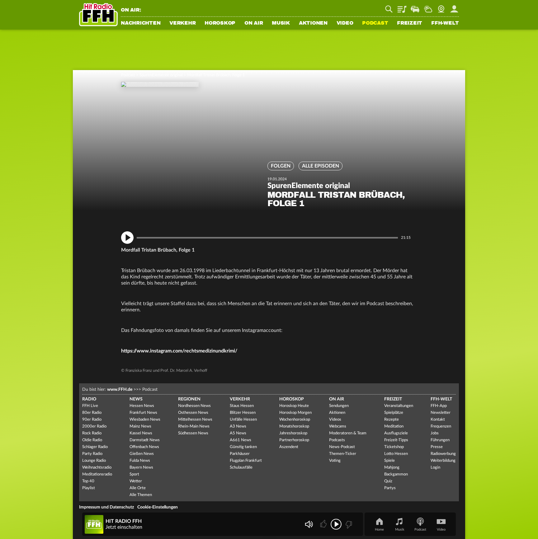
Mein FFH (454, 6)
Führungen (440, 440)
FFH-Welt (445, 23)
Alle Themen (141, 495)
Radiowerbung (443, 454)
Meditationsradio (97, 474)
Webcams (337, 426)
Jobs (435, 433)
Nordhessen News (194, 406)
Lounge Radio (94, 461)
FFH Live (90, 406)
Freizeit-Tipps (396, 440)
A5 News (238, 433)
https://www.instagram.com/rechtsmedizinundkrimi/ (179, 350)
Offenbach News (144, 447)
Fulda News (140, 461)
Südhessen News (193, 433)
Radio (89, 399)
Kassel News (141, 433)
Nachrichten (140, 23)
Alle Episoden (320, 165)
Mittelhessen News (195, 420)
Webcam (441, 6)
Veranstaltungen (398, 406)
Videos (335, 420)
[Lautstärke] (308, 524)
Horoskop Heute (294, 406)
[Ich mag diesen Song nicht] (348, 524)
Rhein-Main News (194, 426)
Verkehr (182, 23)
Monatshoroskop (294, 426)
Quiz (388, 481)
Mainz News (140, 426)
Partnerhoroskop (294, 440)
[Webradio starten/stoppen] (336, 524)
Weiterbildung (443, 461)
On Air (253, 23)
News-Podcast (342, 447)
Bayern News (141, 468)
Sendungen (339, 406)
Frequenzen (441, 426)
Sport (134, 474)
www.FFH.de (119, 389)
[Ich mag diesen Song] (324, 524)
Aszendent (288, 447)
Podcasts (337, 440)
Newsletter (441, 413)
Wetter (428, 6)
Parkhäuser (240, 454)
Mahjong (391, 468)
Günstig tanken (243, 447)
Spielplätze (393, 413)
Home (379, 529)
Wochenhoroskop (294, 420)
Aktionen (313, 23)
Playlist (402, 6)
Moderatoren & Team (347, 433)
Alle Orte (138, 488)
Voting (335, 461)
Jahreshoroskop (293, 433)
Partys (390, 488)
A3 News (238, 426)
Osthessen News (193, 413)
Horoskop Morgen (295, 413)
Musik (281, 23)
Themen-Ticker (342, 454)
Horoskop (220, 23)
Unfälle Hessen (243, 420)
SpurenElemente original (161, 75)
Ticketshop (394, 447)
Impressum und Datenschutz (106, 507)
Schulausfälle (241, 468)
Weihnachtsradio (96, 468)
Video (345, 23)
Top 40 (88, 481)
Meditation (394, 426)
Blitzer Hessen (243, 413)
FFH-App (439, 406)
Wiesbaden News (145, 420)
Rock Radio (91, 433)
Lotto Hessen (396, 454)
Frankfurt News (143, 413)
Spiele (389, 461)
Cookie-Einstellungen (157, 507)
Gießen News (142, 454)
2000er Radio (94, 426)
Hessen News (142, 406)
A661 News (240, 440)
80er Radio (91, 413)
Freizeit (409, 23)
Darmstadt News (145, 440)
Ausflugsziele (396, 433)
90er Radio (91, 420)
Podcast (375, 23)
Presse (437, 447)
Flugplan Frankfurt (246, 461)
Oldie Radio (92, 440)
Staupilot (415, 6)
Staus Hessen (242, 406)
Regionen (189, 399)
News (136, 399)
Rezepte (391, 420)
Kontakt (438, 420)
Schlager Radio (95, 447)
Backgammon (396, 474)
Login (435, 468)
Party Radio (92, 454)
